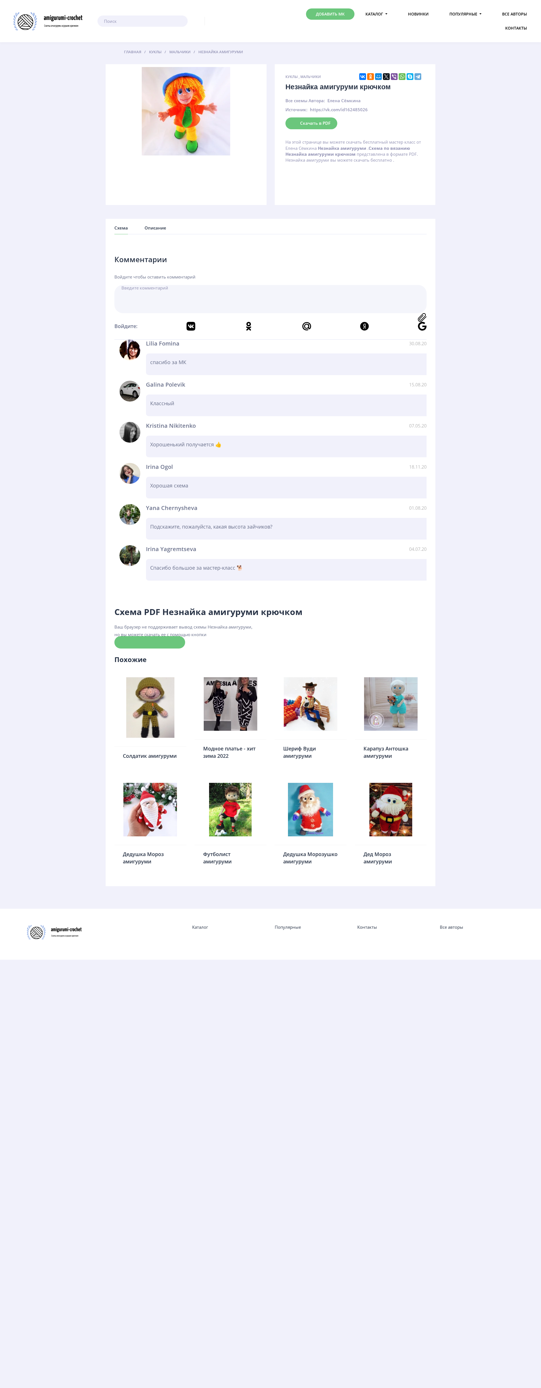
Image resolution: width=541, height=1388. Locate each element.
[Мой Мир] (378, 76)
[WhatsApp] (402, 76)
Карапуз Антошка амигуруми (385, 752)
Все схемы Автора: (305, 100)
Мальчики (310, 76)
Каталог (374, 14)
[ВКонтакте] (362, 76)
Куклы (291, 76)
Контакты (516, 28)
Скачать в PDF (315, 123)
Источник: (296, 109)
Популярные (463, 14)
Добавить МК (330, 14)
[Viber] (394, 76)
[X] (386, 76)
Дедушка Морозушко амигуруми (310, 858)
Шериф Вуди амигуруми (299, 752)
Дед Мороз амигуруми (377, 858)
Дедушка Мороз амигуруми (143, 858)
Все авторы (514, 14)
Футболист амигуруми (217, 858)
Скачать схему (149, 642)
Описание (155, 228)
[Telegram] (417, 76)
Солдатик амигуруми (150, 755)
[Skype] (410, 76)
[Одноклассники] (370, 76)
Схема (121, 228)
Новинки (418, 14)
